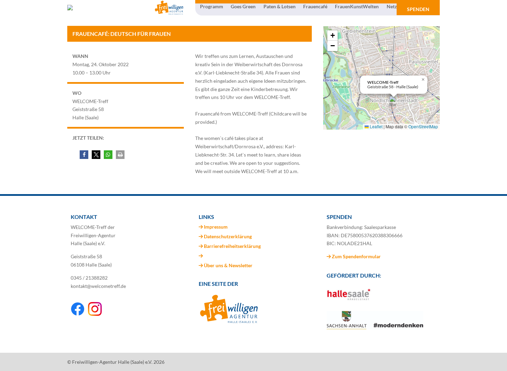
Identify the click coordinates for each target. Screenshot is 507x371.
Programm (211, 6)
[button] (84, 154)
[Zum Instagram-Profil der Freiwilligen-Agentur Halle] (95, 314)
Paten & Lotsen (280, 6)
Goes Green (243, 6)
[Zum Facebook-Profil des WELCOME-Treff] (77, 314)
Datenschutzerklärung (228, 236)
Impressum (216, 227)
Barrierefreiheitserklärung (232, 246)
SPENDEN (418, 9)
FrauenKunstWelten (357, 6)
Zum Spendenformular (356, 256)
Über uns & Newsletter (228, 265)
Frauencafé (315, 6)
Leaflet (375, 126)
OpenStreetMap (423, 126)
